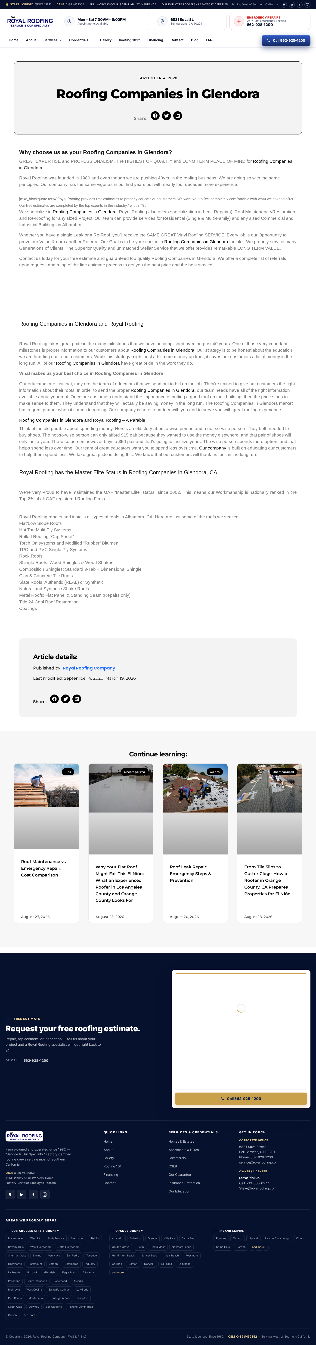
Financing (155, 40)
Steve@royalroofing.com (257, 1188)
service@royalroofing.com (259, 1162)
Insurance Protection (184, 1183)
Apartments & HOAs (184, 1150)
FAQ (209, 40)
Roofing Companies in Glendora (85, 211)
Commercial (177, 1158)
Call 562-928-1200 (289, 40)
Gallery (106, 40)
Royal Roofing (126, 324)
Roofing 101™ (129, 40)
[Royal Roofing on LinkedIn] (292, 5)
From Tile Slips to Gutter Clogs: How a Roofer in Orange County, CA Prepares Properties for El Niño (267, 880)
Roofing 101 (112, 1166)
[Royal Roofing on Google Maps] (284, 5)
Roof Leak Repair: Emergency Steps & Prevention (190, 873)
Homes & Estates (181, 1141)
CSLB (173, 1166)
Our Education (179, 1191)
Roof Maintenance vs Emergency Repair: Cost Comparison (43, 868)
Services (50, 40)
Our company (212, 448)
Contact (177, 40)
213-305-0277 (258, 1183)
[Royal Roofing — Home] (30, 21)
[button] (155, 115)
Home (14, 40)
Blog (194, 40)
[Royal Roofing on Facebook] (300, 5)
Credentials (78, 40)
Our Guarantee (180, 1174)
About (31, 40)
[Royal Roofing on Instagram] (307, 5)
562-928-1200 (36, 1060)
